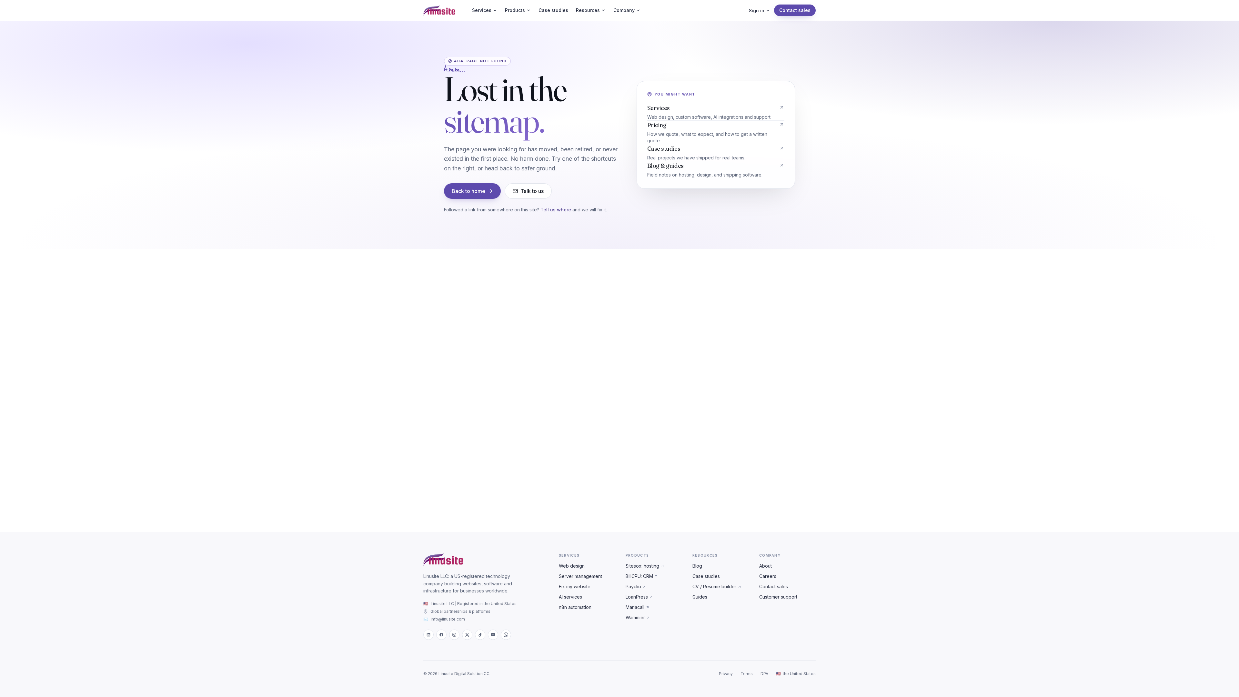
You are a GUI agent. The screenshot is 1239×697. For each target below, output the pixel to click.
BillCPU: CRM (639, 576)
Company (624, 10)
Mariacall (635, 607)
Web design (572, 566)
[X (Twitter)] (467, 635)
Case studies (553, 10)
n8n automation (575, 607)
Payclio (633, 586)
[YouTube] (493, 635)
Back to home (468, 191)
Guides (699, 597)
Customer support (778, 597)
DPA (764, 673)
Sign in (756, 10)
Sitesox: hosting (642, 566)
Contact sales (795, 10)
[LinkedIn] (428, 635)
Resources (588, 10)
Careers (767, 576)
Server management (580, 576)
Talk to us (532, 191)
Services (481, 10)
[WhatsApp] (506, 635)
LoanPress (637, 597)
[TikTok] (480, 635)
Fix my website (574, 586)
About (765, 566)
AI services (570, 597)
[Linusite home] (439, 10)
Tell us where (555, 209)
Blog (697, 566)
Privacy (726, 673)
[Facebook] (441, 635)
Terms (746, 673)
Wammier (635, 617)
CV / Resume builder (714, 586)
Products (515, 10)
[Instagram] (454, 635)
